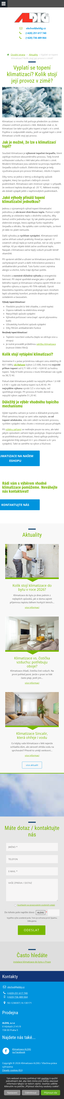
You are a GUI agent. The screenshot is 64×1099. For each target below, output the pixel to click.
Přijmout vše (50, 1092)
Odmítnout (30, 1092)
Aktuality (33, 54)
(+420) (35, 33)
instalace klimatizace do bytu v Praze (32, 961)
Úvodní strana (18, 54)
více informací (32, 607)
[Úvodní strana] (32, 15)
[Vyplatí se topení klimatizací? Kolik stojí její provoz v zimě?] (32, 102)
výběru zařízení (13, 429)
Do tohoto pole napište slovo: (25, 912)
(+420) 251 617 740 (17, 993)
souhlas (45, 1078)
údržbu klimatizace (46, 344)
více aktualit (32, 765)
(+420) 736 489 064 (17, 996)
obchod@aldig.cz (36, 28)
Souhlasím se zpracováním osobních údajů (36, 905)
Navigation (3, 3)
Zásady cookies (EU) (12, 1070)
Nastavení (12, 1092)
